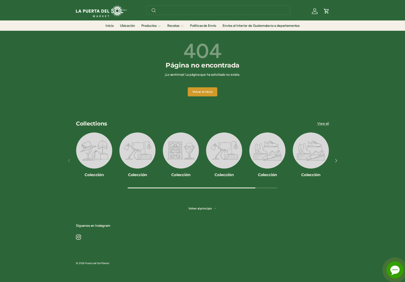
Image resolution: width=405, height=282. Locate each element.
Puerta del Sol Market (97, 263)
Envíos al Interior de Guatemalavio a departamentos (261, 26)
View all (323, 123)
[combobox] (218, 10)
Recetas (173, 26)
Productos (149, 26)
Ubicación (127, 26)
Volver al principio (200, 208)
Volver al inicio (202, 92)
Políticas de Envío (203, 26)
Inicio (109, 26)
